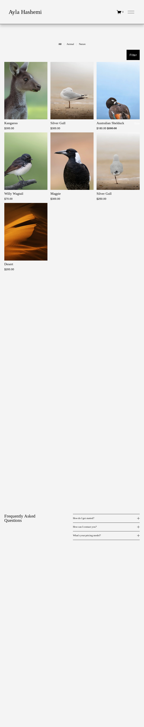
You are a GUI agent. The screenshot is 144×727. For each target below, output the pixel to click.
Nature (82, 44)
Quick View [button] (26, 112)
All (60, 44)
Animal (70, 44)
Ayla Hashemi (25, 12)
